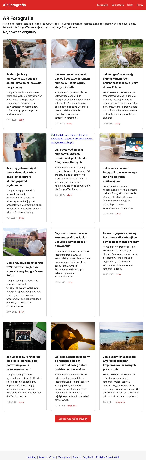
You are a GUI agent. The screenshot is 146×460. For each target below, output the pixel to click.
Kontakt (76, 457)
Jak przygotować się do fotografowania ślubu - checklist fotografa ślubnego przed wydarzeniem (21, 177)
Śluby (130, 4)
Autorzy (43, 457)
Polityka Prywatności (107, 457)
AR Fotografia (14, 5)
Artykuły (31, 457)
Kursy (140, 4)
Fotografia (102, 4)
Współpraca (64, 457)
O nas (52, 457)
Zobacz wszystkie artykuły (73, 418)
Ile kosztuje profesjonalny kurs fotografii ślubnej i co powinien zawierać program (121, 237)
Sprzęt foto (118, 4)
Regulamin (88, 457)
